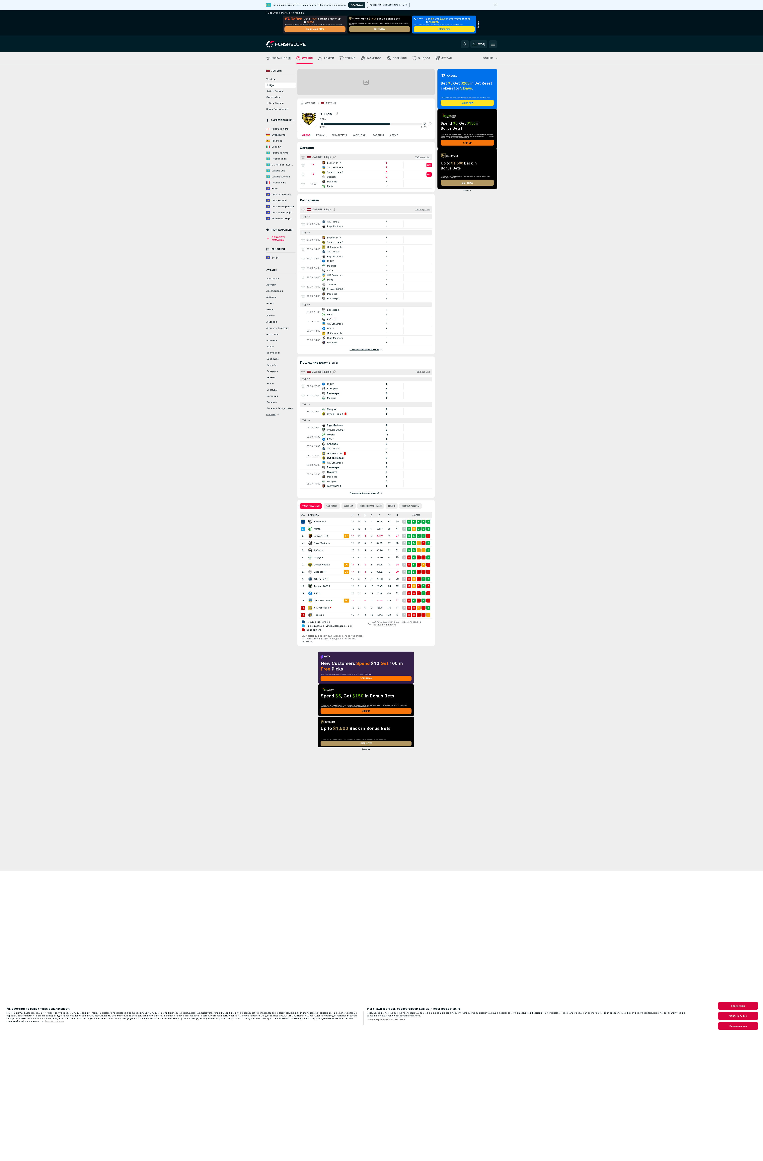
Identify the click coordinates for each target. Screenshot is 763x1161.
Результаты (339, 135)
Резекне (319, 614)
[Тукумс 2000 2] (310, 586)
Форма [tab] (348, 506)
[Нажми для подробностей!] (366, 165)
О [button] (397, 515)
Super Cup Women (277, 109)
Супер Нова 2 (322, 564)
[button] (430, 123)
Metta (317, 528)
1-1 (346, 536)
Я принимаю (738, 1005)
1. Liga (270, 85)
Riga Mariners (322, 543)
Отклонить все (738, 1015)
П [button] (371, 515)
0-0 (346, 564)
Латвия (331, 103)
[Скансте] (310, 572)
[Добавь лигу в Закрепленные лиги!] (337, 114)
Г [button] (379, 515)
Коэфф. (321, 135)
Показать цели (738, 1026)
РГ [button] (389, 515)
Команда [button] (313, 515)
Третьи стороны (54, 1021)
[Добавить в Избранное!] (303, 165)
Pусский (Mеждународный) (388, 5)
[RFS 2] (310, 593)
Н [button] (365, 515)
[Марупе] (310, 557)
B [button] (358, 515)
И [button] (352, 515)
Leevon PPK (321, 536)
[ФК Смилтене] (310, 601)
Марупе (318, 557)
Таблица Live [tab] (311, 506)
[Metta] (310, 529)
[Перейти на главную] (293, 44)
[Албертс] (310, 550)
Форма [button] (416, 515)
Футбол (310, 103)
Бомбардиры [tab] (411, 506)
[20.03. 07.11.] (375, 123)
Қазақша (357, 4)
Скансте (318, 571)
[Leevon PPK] (310, 536)
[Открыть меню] (493, 44)
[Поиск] (465, 44)
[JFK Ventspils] (310, 608)
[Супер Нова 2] (310, 565)
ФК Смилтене (322, 600)
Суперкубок (273, 97)
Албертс (319, 550)
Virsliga (270, 79)
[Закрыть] (495, 5)
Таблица (378, 135)
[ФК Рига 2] (310, 579)
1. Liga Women (275, 103)
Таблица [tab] (332, 506)
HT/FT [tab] (391, 506)
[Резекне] (310, 615)
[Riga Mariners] (310, 543)
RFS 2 (317, 593)
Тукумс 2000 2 (322, 586)
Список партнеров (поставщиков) (386, 1019)
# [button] (302, 515)
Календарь (359, 135)
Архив (394, 135)
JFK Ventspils (321, 607)
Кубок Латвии (274, 91)
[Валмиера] (310, 522)
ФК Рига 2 (320, 579)
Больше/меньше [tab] (371, 506)
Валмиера (320, 521)
